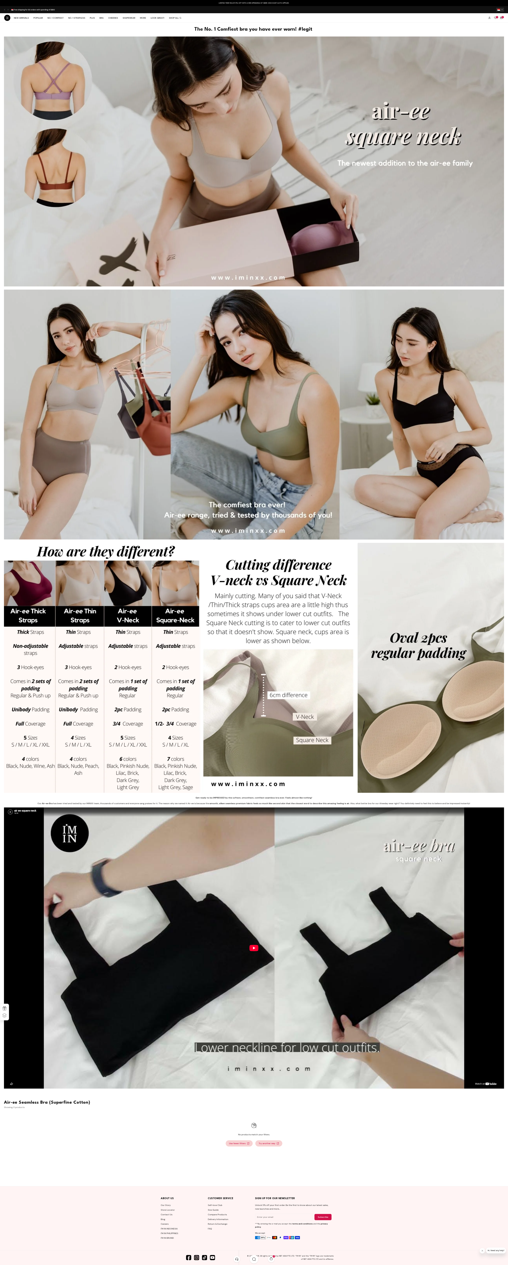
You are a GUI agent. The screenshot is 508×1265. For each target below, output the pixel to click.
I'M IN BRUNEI (167, 1238)
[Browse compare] (4, 1016)
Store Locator (168, 1210)
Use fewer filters (237, 1143)
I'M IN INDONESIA (169, 1228)
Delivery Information (218, 1219)
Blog (163, 1219)
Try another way (267, 1143)
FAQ (210, 1228)
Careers (165, 1224)
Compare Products (217, 1214)
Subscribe (323, 1217)
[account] (489, 18)
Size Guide (213, 1210)
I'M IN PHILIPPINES (169, 1233)
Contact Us (166, 1214)
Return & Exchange (217, 1224)
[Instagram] (196, 1257)
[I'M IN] (7, 18)
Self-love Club (215, 1205)
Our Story (166, 1205)
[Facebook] (188, 1257)
